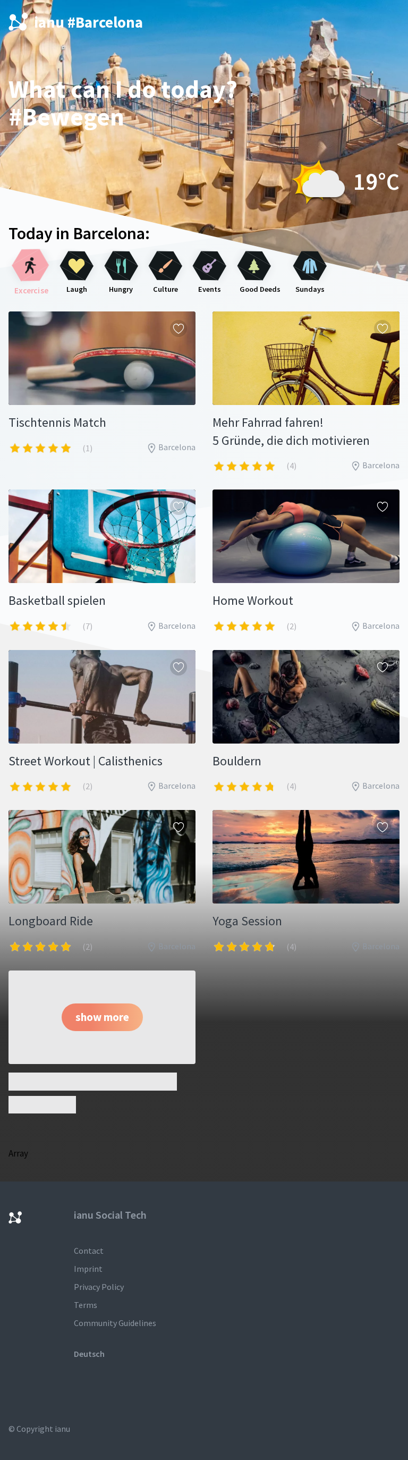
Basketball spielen (57, 600)
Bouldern (236, 761)
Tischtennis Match (57, 422)
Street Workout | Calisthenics (85, 761)
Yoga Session (247, 921)
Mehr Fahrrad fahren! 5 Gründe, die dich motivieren (291, 431)
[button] (102, 1017)
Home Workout (252, 600)
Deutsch (89, 1353)
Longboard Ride (50, 921)
